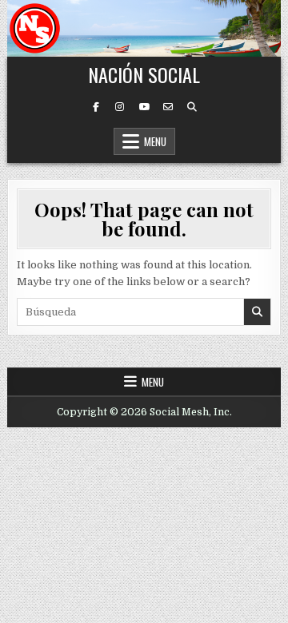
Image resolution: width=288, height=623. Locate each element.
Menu (155, 141)
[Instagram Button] (120, 107)
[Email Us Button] (168, 107)
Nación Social (144, 74)
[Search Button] (192, 107)
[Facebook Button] (96, 107)
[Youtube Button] (144, 107)
